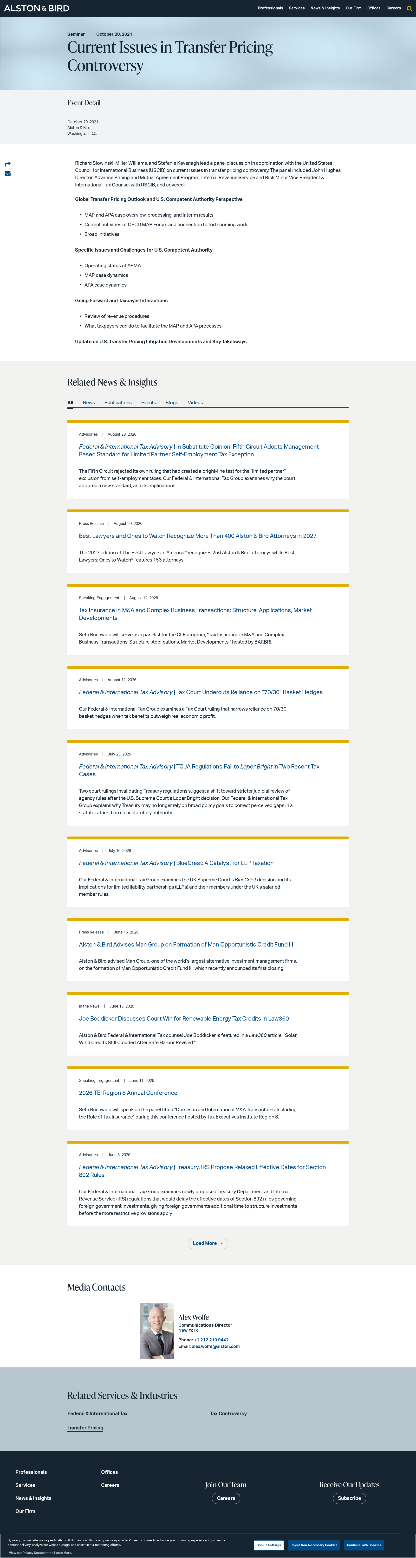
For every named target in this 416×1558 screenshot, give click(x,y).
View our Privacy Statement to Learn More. (40, 1553)
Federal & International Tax (97, 1413)
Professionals (270, 8)
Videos (195, 402)
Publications (118, 402)
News (89, 402)
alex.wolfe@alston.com (216, 1347)
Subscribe (349, 1498)
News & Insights (325, 8)
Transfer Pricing (85, 1428)
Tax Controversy (228, 1413)
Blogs (172, 402)
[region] (208, 1545)
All (70, 402)
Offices (374, 8)
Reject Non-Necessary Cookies (314, 1545)
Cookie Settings (269, 1545)
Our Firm (354, 8)
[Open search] (409, 8)
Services (297, 8)
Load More (205, 1243)
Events (148, 402)
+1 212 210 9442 (211, 1340)
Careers (393, 8)
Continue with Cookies (364, 1545)
